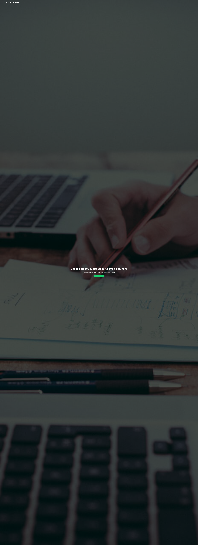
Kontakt (192, 2)
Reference (182, 2)
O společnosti (171, 2)
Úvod (166, 2)
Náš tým (187, 2)
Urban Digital (12, 2)
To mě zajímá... (99, 276)
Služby (177, 2)
